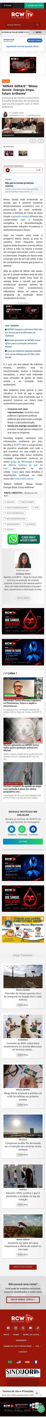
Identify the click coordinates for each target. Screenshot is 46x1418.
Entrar (8, 5)
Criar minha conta (22, 1299)
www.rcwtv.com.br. (24, 478)
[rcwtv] (23, 65)
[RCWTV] (23, 15)
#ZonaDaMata (13, 524)
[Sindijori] (23, 1373)
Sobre (17, 1335)
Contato (23, 1352)
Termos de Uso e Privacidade (18, 1346)
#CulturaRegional (15, 513)
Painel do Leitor (32, 1335)
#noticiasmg (27, 502)
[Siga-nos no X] (23, 1328)
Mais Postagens (23, 1267)
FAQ (38, 1346)
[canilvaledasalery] (23, 929)
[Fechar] (36, 1393)
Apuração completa (34, 40)
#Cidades (30, 524)
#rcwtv (10, 530)
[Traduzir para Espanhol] (27, 1362)
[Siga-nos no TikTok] (38, 1328)
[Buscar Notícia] (37, 25)
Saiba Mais (23, 597)
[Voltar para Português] (10, 1362)
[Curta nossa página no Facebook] (8, 1328)
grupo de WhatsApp (21, 462)
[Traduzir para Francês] (36, 1362)
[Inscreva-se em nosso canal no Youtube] (30, 1328)
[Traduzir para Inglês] (18, 1362)
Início (7, 1335)
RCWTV (18, 445)
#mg (36, 508)
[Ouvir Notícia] (8, 170)
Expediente (22, 1340)
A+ (41, 141)
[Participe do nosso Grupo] (23, 540)
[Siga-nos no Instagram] (15, 1328)
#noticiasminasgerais (17, 508)
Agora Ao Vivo (35, 5)
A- (33, 141)
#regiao (10, 502)
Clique (15, 472)
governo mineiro (21, 216)
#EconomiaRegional (16, 519)
